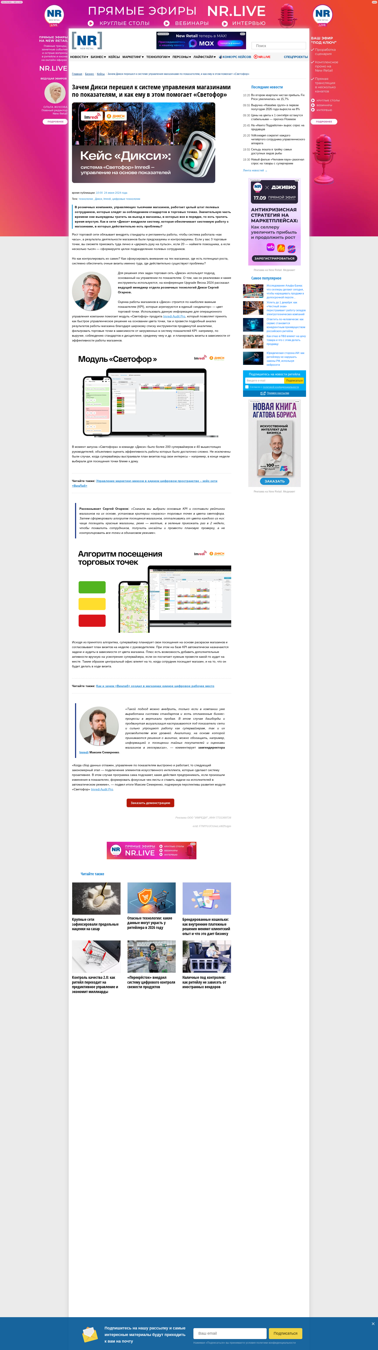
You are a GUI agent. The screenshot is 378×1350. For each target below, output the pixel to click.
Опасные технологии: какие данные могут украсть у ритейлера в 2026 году (149, 923)
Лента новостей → (255, 170)
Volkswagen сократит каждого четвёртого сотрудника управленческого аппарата (278, 139)
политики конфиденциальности (276, 1342)
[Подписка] (301, 34)
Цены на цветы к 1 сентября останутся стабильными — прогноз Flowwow (277, 117)
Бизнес (98, 57)
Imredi (107, 198)
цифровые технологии (126, 198)
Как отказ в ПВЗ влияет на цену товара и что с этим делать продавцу (286, 340)
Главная (77, 74)
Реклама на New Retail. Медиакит (274, 270)
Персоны (182, 57)
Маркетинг (133, 57)
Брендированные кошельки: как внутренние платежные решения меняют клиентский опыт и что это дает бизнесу (206, 926)
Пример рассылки (278, 393)
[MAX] (271, 34)
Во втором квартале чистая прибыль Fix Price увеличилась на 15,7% (278, 97)
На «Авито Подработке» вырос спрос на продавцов (277, 127)
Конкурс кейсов (237, 57)
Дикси (98, 198)
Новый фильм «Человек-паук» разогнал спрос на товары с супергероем (277, 161)
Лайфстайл (205, 57)
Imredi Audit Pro (174, 316)
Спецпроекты (295, 57)
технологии (86, 198)
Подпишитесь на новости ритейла (274, 374)
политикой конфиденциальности (281, 387)
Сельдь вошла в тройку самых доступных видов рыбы (271, 151)
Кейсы (114, 57)
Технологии (158, 57)
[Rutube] (294, 34)
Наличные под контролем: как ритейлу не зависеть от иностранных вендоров (204, 982)
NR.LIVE (264, 57)
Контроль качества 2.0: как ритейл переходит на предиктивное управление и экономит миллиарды (95, 984)
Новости (79, 57)
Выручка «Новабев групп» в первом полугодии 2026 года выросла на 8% (275, 107)
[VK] (264, 34)
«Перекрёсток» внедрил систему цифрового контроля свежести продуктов (151, 982)
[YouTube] (286, 34)
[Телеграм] (256, 34)
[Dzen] (279, 34)
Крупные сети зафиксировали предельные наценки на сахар (95, 924)
